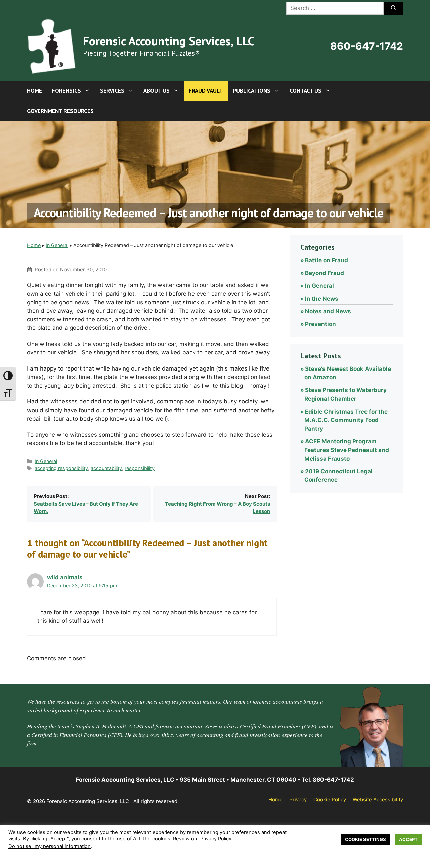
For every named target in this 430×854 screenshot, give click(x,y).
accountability (106, 468)
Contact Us (305, 90)
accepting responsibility (61, 468)
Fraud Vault (206, 90)
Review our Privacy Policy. (203, 839)
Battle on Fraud (326, 260)
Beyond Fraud (324, 273)
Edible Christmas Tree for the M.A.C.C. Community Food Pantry (346, 420)
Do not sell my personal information (49, 846)
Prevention (320, 324)
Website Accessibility (378, 799)
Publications (251, 90)
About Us (156, 90)
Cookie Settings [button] (365, 839)
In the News (321, 298)
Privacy (298, 799)
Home (34, 90)
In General (57, 245)
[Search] (393, 8)
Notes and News (328, 311)
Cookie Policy (329, 799)
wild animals (65, 577)
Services (112, 90)
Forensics (66, 90)
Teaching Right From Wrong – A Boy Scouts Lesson (217, 508)
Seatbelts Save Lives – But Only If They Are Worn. (86, 508)
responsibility (140, 468)
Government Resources (60, 111)
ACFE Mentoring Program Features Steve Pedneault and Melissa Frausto (346, 450)
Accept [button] (408, 839)
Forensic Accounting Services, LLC (168, 41)
